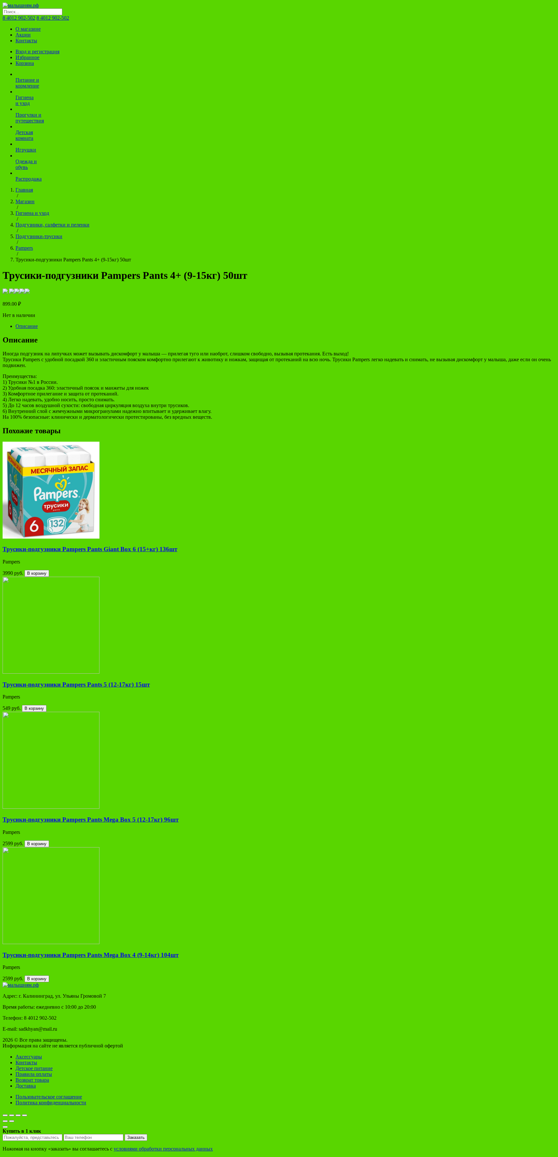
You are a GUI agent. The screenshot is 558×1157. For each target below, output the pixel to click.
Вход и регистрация (37, 51)
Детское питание (34, 1068)
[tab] (285, 326)
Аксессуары (29, 1056)
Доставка (26, 1086)
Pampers (24, 248)
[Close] (5, 1127)
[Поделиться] (11, 1115)
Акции (23, 34)
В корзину (36, 573)
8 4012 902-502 (19, 18)
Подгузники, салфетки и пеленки (52, 224)
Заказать (136, 1137)
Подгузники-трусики (39, 236)
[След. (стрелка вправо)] (11, 1121)
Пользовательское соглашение (49, 1096)
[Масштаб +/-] (24, 1115)
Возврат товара (32, 1080)
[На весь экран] (18, 1115)
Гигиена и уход (32, 213)
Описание (27, 326)
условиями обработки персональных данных (163, 1149)
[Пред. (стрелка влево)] (5, 1121)
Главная (24, 190)
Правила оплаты (34, 1074)
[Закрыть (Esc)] (5, 1115)
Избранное (27, 57)
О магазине (28, 29)
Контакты (26, 40)
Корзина (25, 63)
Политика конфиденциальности (51, 1102)
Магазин (25, 201)
